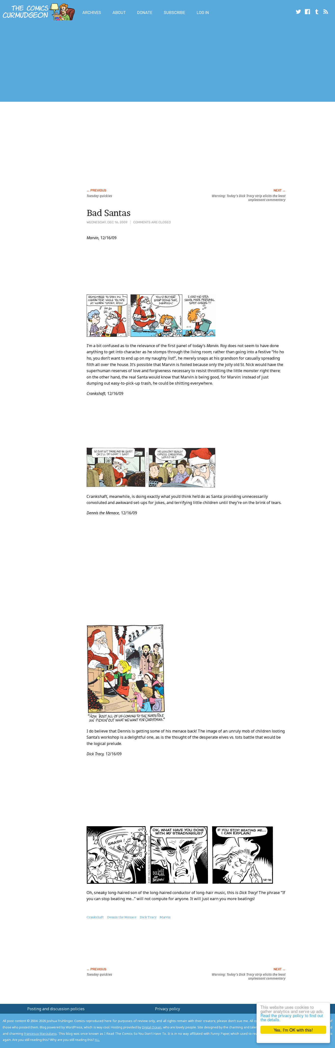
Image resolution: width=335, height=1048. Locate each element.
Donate (144, 12)
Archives (91, 12)
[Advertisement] (89, 62)
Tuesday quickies (99, 196)
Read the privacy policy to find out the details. (291, 1017)
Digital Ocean (151, 1027)
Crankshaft (95, 917)
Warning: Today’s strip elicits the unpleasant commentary (248, 198)
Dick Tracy (148, 917)
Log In (203, 12)
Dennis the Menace (121, 917)
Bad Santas (108, 212)
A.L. (97, 1039)
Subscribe (174, 12)
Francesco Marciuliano (40, 1033)
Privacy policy (167, 1008)
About (119, 12)
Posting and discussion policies (56, 1008)
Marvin (165, 917)
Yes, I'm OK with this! (293, 1030)
